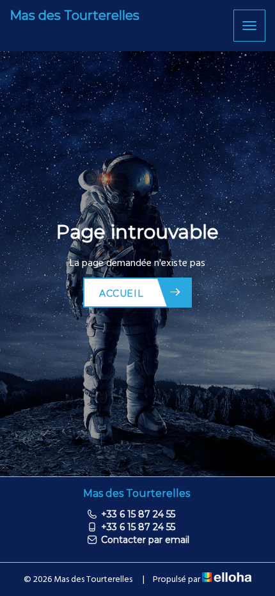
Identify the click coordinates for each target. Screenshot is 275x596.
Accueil (121, 293)
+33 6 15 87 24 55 (138, 514)
